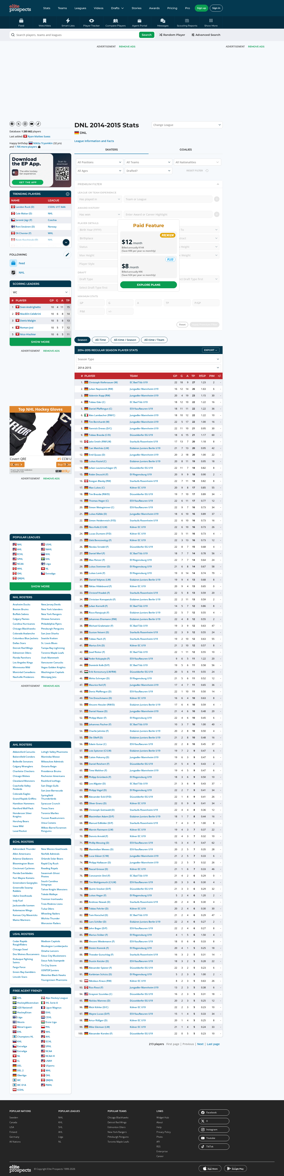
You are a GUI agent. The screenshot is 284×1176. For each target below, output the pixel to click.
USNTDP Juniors (50, 970)
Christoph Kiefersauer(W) (103, 382)
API (158, 1141)
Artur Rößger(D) (98, 1020)
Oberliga (21, 1075)
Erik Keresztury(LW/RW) (102, 671)
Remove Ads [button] (256, 46)
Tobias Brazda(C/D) (100, 435)
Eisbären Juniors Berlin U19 (145, 448)
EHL (19, 1031)
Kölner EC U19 (138, 487)
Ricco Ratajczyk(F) (99, 612)
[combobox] (82, 35)
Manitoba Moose (50, 756)
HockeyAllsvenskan (28, 1002)
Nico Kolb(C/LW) (98, 527)
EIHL (48, 1012)
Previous (188, 1044)
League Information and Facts (94, 141)
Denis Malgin (28, 320)
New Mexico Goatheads (54, 849)
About (159, 1122)
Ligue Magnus (53, 1007)
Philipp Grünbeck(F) (100, 777)
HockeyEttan (24, 1012)
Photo (159, 1136)
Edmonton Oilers (22, 652)
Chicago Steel (20, 949)
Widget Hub (162, 1117)
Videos (98, 8)
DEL (19, 1065)
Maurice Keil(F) (97, 685)
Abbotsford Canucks (24, 751)
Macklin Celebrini (30, 314)
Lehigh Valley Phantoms (54, 751)
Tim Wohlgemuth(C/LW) (102, 882)
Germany (14, 1136)
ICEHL (20, 1089)
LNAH (49, 1060)
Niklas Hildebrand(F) (100, 586)
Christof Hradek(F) (99, 592)
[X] (18, 123)
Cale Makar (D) (24, 213)
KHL (48, 554)
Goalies (186, 149)
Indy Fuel (18, 900)
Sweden (13, 1117)
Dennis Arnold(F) (98, 836)
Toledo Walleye (49, 894)
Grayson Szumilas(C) (100, 994)
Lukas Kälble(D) (98, 514)
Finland (13, 1132)
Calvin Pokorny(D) (99, 757)
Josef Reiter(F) (97, 652)
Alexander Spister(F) (100, 967)
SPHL (20, 559)
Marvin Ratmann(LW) (101, 829)
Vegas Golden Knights (53, 667)
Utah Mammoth (50, 657)
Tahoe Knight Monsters (54, 889)
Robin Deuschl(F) (98, 474)
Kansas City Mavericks (25, 915)
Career (160, 1156)
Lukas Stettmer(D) (99, 566)
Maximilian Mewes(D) (101, 849)
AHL (19, 549)
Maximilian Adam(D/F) (101, 816)
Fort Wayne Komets (23, 878)
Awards (154, 8)
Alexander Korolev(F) (100, 1033)
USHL (49, 544)
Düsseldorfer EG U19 (141, 435)
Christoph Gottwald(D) (102, 810)
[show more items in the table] (66, 242)
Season (82, 340)
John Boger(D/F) (98, 928)
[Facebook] (11, 123)
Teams (62, 8)
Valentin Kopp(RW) (99, 395)
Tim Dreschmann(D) (100, 698)
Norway (52, 226)
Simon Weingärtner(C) (101, 507)
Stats (46, 8)
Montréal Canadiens (24, 672)
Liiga (48, 563)
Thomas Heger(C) (99, 500)
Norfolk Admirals (50, 853)
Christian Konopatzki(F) (102, 599)
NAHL (49, 549)
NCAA (20, 563)
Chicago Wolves (21, 776)
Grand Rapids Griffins (24, 798)
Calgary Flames (21, 619)
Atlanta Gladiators (23, 858)
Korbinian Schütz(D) (100, 974)
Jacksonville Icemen (24, 905)
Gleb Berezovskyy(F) (100, 540)
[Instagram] (25, 123)
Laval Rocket (20, 831)
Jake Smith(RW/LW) (100, 441)
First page (172, 1044)
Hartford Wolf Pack (23, 808)
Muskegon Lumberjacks (54, 946)
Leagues (80, 8)
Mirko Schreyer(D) (99, 678)
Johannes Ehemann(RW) (103, 619)
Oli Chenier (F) (23, 233)
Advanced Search (208, 35)
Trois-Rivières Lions (52, 904)
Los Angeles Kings (23, 662)
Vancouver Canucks (52, 662)
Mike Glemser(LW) (99, 1027)
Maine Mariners (21, 920)
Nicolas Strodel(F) (99, 546)
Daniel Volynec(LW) (100, 579)
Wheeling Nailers (50, 913)
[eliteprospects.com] (20, 8)
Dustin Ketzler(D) (99, 961)
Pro (187, 8)
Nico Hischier (28, 334)
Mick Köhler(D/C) (98, 1007)
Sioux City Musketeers (53, 955)
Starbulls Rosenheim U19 (144, 441)
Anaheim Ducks (21, 604)
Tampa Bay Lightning (53, 648)
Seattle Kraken (49, 638)
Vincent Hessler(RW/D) (102, 704)
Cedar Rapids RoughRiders (20, 943)
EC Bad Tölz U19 (139, 382)
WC (19, 1080)
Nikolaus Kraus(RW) (100, 981)
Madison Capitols (50, 941)
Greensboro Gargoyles (25, 882)
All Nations (15, 1141)
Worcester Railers (51, 923)
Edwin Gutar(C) (97, 744)
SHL (48, 559)
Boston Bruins (21, 609)
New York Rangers (51, 614)
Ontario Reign (49, 766)
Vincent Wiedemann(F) (102, 941)
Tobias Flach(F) (97, 639)
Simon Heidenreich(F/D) (102, 520)
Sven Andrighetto (30, 307)
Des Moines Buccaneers (26, 954)
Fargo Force (19, 967)
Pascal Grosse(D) (98, 869)
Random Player (174, 35)
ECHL (20, 554)
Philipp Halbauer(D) (100, 862)
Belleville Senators (23, 761)
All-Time (100, 340)
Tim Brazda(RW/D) (99, 494)
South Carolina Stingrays (49, 883)
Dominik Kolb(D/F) (99, 665)
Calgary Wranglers (23, 766)
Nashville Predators (23, 677)
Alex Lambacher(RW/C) (102, 415)
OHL (19, 573)
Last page (213, 1044)
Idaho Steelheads (22, 895)
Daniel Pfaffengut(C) (100, 408)
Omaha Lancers (50, 951)
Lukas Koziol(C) (97, 461)
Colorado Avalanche (24, 633)
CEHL (49, 1017)
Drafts (115, 8)
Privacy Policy (163, 1132)
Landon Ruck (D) (25, 207)
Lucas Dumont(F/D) (100, 533)
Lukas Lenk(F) (97, 573)
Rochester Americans (53, 776)
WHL (50, 233)
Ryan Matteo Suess (39, 136)
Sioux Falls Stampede (53, 960)
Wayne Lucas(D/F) (99, 1013)
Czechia (52, 220)
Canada (13, 1122)
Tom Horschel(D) (98, 915)
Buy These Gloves (38, 464)
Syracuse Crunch (50, 803)
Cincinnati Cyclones (24, 868)
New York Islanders (52, 609)
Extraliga (50, 573)
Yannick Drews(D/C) (100, 428)
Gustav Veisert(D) (99, 632)
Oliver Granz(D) (97, 803)
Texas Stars (47, 808)
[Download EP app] (40, 170)
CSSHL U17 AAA (56, 207)
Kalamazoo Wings (22, 910)
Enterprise (162, 1151)
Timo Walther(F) (98, 770)
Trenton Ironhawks (52, 899)
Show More (40, 342)
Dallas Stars (19, 643)
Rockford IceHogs (50, 781)
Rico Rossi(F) (96, 987)
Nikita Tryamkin (43, 143)
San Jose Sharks (50, 633)
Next (200, 1044)
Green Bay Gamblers (24, 972)
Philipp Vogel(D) (98, 790)
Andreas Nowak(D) (99, 902)
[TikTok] (38, 123)
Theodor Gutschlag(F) (101, 954)
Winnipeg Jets (48, 677)
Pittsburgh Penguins (52, 628)
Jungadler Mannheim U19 (144, 389)
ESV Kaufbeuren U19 (141, 408)
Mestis (21, 1022)
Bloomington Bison (23, 863)
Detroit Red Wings (23, 648)
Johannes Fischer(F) (100, 724)
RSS (158, 1146)
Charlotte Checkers (23, 771)
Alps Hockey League (57, 998)
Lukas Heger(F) (97, 895)
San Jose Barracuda (52, 790)
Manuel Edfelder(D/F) (101, 823)
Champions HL (25, 1036)
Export (209, 350)
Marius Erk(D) (97, 645)
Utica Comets (48, 822)
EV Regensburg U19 (141, 474)
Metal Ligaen (24, 1027)
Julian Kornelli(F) (98, 606)
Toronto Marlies (50, 813)
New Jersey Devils (51, 604)
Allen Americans (22, 853)
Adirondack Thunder (24, 849)
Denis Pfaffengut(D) (100, 691)
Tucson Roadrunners (53, 818)
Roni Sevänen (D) (25, 226)
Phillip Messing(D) (99, 842)
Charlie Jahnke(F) (99, 731)
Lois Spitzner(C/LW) (100, 750)
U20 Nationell (24, 1007)
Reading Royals (49, 868)
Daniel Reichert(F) (99, 763)
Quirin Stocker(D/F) (100, 888)
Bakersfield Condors (24, 756)
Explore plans (148, 285)
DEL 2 (20, 1070)
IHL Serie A (52, 1002)
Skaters (111, 149)
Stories (136, 8)
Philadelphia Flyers (51, 623)
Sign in (216, 8)
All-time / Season (125, 340)
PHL (48, 1027)
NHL (50, 213)
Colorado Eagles (21, 793)
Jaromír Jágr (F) (24, 220)
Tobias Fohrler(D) (98, 908)
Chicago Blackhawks (24, 628)
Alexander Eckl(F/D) (100, 796)
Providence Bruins (51, 771)
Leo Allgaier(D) (97, 783)
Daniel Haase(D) (98, 711)
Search (147, 35)
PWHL (49, 1085)
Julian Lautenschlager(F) (103, 468)
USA (11, 1127)
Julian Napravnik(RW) (101, 389)
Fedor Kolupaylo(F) (99, 658)
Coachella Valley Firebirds (22, 787)
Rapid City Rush (50, 863)
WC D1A (21, 1085)
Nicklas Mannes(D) (99, 1000)
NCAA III (50, 1056)
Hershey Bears (21, 821)
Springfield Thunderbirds (48, 797)
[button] (211, 22)
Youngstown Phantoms (54, 980)
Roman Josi (26, 327)
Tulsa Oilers (47, 908)
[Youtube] (31, 123)
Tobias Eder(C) (97, 402)
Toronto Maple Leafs (52, 652)
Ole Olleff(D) (96, 737)
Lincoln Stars (20, 976)
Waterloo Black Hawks (53, 975)
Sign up (201, 8)
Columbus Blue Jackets (25, 638)
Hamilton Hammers (23, 803)
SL (18, 1060)
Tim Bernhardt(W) (99, 421)
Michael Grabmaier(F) (101, 625)
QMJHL (21, 578)
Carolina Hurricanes (24, 623)
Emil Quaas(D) (97, 454)
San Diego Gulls (50, 785)
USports (50, 1065)
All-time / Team (154, 340)
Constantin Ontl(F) (99, 875)
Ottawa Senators (50, 619)
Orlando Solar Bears (52, 858)
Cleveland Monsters (24, 781)
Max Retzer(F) (97, 560)
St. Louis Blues (49, 643)
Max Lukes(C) (97, 487)
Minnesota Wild (21, 667)
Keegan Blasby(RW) (100, 481)
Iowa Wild (18, 826)
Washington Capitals (52, 672)
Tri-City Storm (48, 965)
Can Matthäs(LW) (99, 448)
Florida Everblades (23, 873)
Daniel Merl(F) (97, 553)
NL (47, 568)
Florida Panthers (22, 657)
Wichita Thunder (50, 918)
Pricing (172, 8)
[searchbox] (82, 35)
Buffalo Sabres (21, 614)
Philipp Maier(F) (97, 717)
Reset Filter (194, 170)
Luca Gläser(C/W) (99, 856)
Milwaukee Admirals (52, 761)
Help (159, 1127)
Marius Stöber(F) (98, 935)
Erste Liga (51, 1022)
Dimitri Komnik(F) (99, 948)
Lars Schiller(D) (97, 921)
